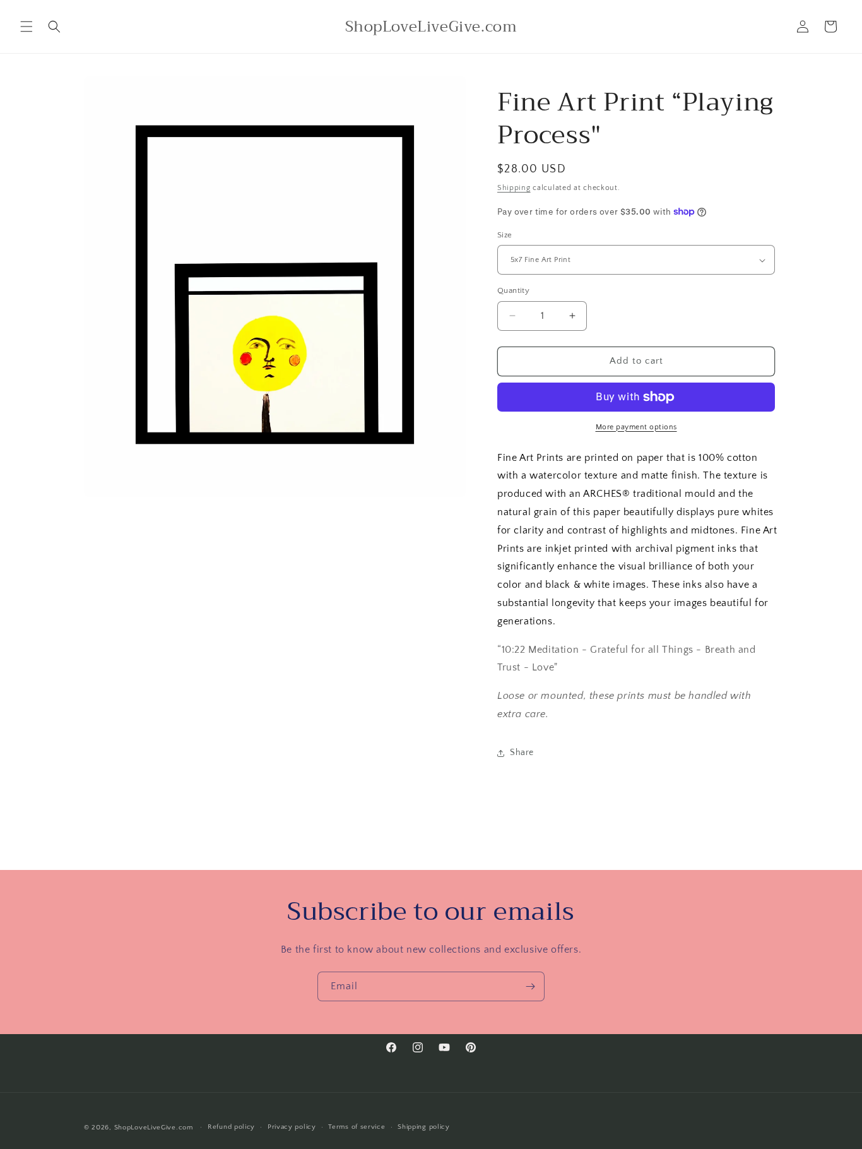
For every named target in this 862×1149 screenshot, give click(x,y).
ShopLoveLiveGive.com (153, 1127)
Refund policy (231, 1127)
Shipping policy (424, 1127)
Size (504, 234)
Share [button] (522, 752)
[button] (26, 26)
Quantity (513, 290)
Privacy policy (292, 1127)
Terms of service (356, 1127)
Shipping (514, 188)
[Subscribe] (530, 986)
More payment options (636, 427)
